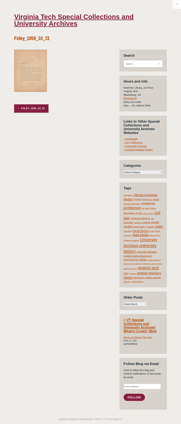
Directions (130, 98)
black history (150, 208)
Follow (134, 397)
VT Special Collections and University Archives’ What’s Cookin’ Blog (140, 325)
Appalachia (148, 203)
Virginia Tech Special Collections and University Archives (74, 20)
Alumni (138, 199)
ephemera (138, 223)
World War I (128, 282)
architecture (132, 208)
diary (152, 219)
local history (141, 230)
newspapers (128, 235)
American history (150, 199)
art (143, 208)
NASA (157, 231)
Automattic (116, 419)
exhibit (155, 222)
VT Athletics (132, 274)
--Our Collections (133, 142)
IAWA (159, 226)
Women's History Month (147, 277)
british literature (148, 213)
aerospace (128, 195)
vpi (126, 273)
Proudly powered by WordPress (75, 419)
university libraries (146, 252)
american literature (132, 204)
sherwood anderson (131, 240)
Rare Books (141, 235)
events (146, 222)
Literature (128, 231)
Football (150, 227)
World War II (137, 281)
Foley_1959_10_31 (33, 108)
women (142, 273)
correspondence (140, 218)
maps (152, 231)
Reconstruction (155, 235)
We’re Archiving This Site (138, 337)
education (128, 222)
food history (139, 227)
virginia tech (148, 268)
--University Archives (135, 146)
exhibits (128, 226)
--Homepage (131, 139)
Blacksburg (129, 213)
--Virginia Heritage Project (138, 149)
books (139, 213)
